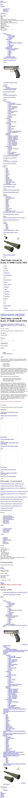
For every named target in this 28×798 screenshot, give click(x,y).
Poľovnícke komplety (10, 198)
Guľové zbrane (11, 36)
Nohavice (8, 199)
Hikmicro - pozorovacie (13, 135)
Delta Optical (11, 112)
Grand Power (11, 45)
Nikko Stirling (11, 108)
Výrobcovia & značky (7, 528)
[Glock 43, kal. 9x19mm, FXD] (10, 58)
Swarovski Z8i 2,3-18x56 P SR (9, 163)
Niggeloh (10, 117)
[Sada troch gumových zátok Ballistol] (9, 473)
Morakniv (8, 178)
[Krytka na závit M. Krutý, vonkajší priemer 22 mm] (11, 503)
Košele (7, 200)
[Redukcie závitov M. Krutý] (7, 508)
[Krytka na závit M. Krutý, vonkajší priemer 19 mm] (11, 499)
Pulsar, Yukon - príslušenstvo (14, 154)
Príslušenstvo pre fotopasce (11, 88)
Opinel (7, 175)
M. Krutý (6, 345)
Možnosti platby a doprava (8, 517)
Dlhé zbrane (8, 34)
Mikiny (7, 201)
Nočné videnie (9, 146)
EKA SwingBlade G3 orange (9, 186)
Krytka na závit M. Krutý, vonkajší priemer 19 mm (11, 501)
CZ (9, 40)
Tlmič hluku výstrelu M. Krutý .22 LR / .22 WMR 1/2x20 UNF (14, 497)
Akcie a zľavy (6, 532)
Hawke (9, 115)
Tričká (7, 203)
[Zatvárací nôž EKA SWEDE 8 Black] (11, 190)
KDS (7, 176)
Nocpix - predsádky (12, 145)
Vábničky (5, 223)
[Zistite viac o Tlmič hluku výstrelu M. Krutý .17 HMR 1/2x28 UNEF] (15, 592)
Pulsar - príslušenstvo (12, 141)
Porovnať (2, 568)
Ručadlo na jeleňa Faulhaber (9, 254)
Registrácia (5, 537)
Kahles (9, 105)
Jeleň (7, 225)
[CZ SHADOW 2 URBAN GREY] (12, 80)
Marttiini (7, 177)
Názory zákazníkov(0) (7, 353)
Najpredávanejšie (6, 529)
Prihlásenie (5, 10)
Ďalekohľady (8, 122)
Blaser (9, 53)
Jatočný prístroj (9, 47)
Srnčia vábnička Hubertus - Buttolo (10, 232)
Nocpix (9, 149)
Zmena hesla (5, 542)
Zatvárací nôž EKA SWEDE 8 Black (10, 192)
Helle (7, 169)
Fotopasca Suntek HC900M (9, 91)
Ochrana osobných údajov (8, 519)
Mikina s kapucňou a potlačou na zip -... (11, 219)
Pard (9, 151)
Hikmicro (10, 147)
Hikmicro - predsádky (12, 138)
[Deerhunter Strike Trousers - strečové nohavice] (13, 212)
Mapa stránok (6, 521)
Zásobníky (10, 38)
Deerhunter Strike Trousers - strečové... (11, 214)
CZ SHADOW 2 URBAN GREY (10, 82)
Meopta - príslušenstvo (13, 111)
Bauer (9, 113)
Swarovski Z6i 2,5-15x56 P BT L (10, 157)
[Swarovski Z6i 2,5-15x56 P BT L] (10, 155)
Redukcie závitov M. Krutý (6, 510)
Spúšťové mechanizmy (10, 56)
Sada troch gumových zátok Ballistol (8, 476)
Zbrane (4, 33)
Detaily (4, 352)
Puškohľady (8, 101)
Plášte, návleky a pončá (10, 210)
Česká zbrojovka (11, 49)
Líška (7, 227)
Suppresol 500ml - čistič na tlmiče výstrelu (9, 446)
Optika (4, 100)
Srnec (7, 224)
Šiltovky (7, 206)
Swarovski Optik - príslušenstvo (14, 104)
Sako (9, 55)
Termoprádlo (8, 196)
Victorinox (8, 173)
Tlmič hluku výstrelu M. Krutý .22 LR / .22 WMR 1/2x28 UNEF (14, 491)
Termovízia (8, 134)
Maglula (10, 52)
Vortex (9, 119)
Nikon (9, 127)
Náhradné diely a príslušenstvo (12, 48)
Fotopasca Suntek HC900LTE (9, 97)
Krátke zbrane (9, 39)
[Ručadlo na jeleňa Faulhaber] (12, 252)
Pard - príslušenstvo (12, 152)
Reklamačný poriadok (7, 518)
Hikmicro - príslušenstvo (13, 139)
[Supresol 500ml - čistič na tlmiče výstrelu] (9, 442)
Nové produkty (6, 530)
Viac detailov (3, 333)
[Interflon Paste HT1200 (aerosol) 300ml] (9, 412)
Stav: (2, 328)
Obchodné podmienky (7, 515)
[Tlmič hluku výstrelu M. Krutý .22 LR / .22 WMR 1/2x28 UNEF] (14, 489)
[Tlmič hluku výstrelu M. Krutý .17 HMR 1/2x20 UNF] (12, 483)
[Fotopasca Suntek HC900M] (9, 89)
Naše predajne (6, 520)
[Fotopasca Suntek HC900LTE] (10, 95)
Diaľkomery (8, 133)
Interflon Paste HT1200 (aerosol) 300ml (9, 415)
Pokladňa (2, 27)
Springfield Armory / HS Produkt (15, 42)
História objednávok (7, 540)
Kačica (7, 229)
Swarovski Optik (11, 103)
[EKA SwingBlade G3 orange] (9, 184)
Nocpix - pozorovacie (12, 142)
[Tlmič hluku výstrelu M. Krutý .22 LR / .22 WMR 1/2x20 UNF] (14, 494)
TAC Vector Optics (12, 114)
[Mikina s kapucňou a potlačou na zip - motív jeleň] (14, 217)
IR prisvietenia (11, 153)
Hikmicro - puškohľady (13, 137)
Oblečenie (5, 195)
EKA (7, 168)
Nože (4, 166)
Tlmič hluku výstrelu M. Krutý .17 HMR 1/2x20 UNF (12, 485)
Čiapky (7, 207)
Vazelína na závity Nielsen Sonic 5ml (8, 469)
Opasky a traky (9, 208)
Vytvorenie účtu (6, 8)
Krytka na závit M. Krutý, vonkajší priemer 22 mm (11, 505)
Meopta (9, 110)
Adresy (4, 541)
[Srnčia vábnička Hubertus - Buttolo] (11, 230)
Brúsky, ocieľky (9, 180)
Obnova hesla (6, 11)
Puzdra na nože (9, 179)
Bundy (7, 202)
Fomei (9, 129)
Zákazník (2, 6)
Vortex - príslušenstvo (12, 107)
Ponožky (7, 205)
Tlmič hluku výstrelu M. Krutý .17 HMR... (12, 594)
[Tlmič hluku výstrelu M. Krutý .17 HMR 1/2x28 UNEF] (13, 314)
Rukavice (8, 209)
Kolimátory (8, 118)
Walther (10, 41)
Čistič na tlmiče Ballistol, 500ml (7, 439)
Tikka (9, 54)
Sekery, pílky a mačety (10, 182)
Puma (7, 172)
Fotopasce (5, 86)
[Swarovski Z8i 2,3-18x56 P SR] (10, 161)
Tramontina (8, 183)
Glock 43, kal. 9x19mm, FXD (9, 60)
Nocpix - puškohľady (12, 144)
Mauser (7, 171)
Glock (9, 43)
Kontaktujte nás (6, 522)
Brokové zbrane (11, 35)
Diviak (7, 226)
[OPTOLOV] (4, 2)
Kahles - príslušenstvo (12, 106)
